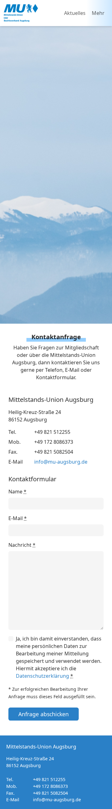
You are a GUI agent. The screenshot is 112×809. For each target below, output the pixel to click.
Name (17, 491)
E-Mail (17, 518)
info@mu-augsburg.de (60, 461)
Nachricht (21, 545)
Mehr (98, 13)
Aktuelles (75, 13)
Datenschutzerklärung (42, 675)
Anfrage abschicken (43, 714)
